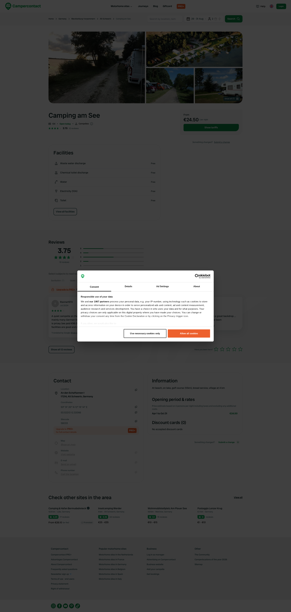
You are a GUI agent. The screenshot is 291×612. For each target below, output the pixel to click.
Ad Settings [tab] (162, 286)
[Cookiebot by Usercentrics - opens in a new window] (197, 276)
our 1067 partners (99, 301)
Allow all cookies (189, 333)
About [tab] (196, 286)
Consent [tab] (94, 286)
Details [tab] (128, 286)
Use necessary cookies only (145, 333)
